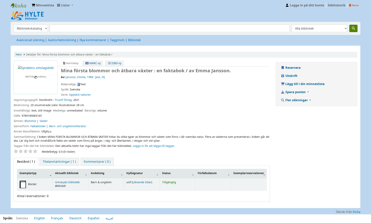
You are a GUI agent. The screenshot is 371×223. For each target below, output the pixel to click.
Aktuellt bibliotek (67, 173)
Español (93, 218)
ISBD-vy (116, 63)
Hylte (20, 5)
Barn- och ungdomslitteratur (67, 126)
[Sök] (353, 28)
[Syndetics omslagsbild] (36, 68)
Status (166, 173)
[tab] (59, 162)
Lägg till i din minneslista (305, 84)
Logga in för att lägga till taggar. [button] (154, 146)
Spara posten (295, 92)
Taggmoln (117, 40)
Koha (356, 212)
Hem (19, 55)
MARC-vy (94, 63)
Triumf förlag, (63, 100)
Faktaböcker (38, 126)
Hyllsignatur (134, 173)
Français (57, 218)
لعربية (109, 218)
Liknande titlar (142, 182)
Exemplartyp (28, 173)
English (39, 218)
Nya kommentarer (93, 40)
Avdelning (97, 173)
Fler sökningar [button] (297, 100)
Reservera (293, 68)
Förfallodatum (207, 173)
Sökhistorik (336, 5)
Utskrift (291, 76)
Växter (44, 121)
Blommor (30, 121)
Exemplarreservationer (248, 173)
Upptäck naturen (80, 95)
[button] (43, 5)
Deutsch (75, 218)
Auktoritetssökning (62, 40)
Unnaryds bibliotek (67, 182)
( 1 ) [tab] (26, 161)
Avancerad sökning (30, 40)
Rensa (355, 5)
